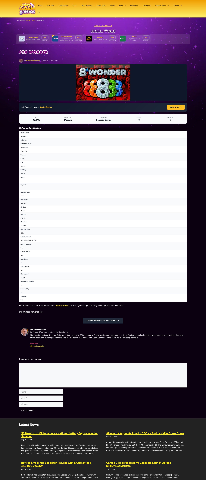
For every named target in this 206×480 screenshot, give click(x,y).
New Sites (51, 6)
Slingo (112, 6)
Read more (34, 343)
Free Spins (134, 6)
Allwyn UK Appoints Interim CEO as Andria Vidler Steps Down (145, 433)
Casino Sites (100, 6)
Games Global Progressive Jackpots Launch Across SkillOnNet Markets (138, 464)
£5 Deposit (147, 6)
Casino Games (86, 6)
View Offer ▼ (45, 40)
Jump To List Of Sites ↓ (103, 26)
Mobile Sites (63, 6)
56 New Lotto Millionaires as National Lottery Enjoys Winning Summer (59, 435)
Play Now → (176, 107)
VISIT (44, 37)
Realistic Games (103, 120)
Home (40, 6)
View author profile (37, 346)
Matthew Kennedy (33, 61)
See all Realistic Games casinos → (103, 320)
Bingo (121, 6)
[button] (39, 12)
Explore (176, 6)
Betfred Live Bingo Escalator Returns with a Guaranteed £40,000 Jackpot (56, 464)
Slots (74, 6)
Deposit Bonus (161, 6)
